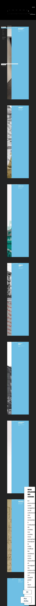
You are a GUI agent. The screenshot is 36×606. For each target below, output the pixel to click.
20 (20, 13)
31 (28, 13)
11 (14, 13)
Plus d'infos (26, 600)
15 (17, 13)
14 (16, 13)
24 (23, 13)
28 (26, 13)
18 (19, 13)
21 (21, 13)
